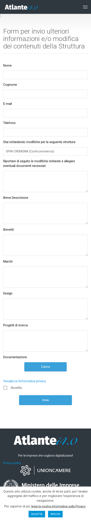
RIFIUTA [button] (55, 514)
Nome (7, 65)
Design (7, 293)
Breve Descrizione (15, 198)
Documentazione (15, 357)
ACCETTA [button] (37, 514)
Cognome (10, 85)
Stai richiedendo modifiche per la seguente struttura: (39, 142)
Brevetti (8, 229)
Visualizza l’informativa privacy (24, 381)
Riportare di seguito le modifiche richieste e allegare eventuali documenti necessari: (39, 163)
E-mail (7, 104)
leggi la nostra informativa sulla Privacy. (58, 506)
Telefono (9, 123)
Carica (45, 367)
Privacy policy (12, 463)
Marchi (7, 261)
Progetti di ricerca (15, 325)
